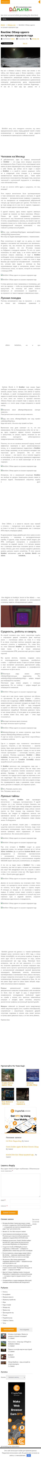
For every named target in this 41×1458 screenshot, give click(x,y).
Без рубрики (6, 1294)
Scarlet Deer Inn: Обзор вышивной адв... (20, 1155)
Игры (4, 1302)
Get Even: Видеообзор (14, 1141)
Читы (4, 1323)
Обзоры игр (11, 25)
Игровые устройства (9, 1299)
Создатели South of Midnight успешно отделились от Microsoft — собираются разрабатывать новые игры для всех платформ (17, 1248)
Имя (3, 1200)
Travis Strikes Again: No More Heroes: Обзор (22, 1147)
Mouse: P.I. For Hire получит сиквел (14, 1231)
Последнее (24, 1330)
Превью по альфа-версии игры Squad (20, 1349)
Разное (5, 1315)
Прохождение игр (8, 1312)
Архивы (3, 1377)
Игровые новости (8, 1297)
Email (4, 1206)
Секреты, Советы (8, 1320)
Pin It (25, 43)
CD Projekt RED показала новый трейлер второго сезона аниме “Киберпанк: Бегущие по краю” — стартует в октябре (17, 1267)
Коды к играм (7, 1305)
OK (29, 1455)
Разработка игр (7, 1318)
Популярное (9, 1330)
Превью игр (6, 1310)
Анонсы (5, 1292)
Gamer (13, 39)
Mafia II (10, 1355)
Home (3, 25)
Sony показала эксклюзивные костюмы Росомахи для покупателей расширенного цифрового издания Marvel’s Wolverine (16, 1236)
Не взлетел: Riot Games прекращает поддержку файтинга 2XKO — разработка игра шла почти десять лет (17, 1261)
